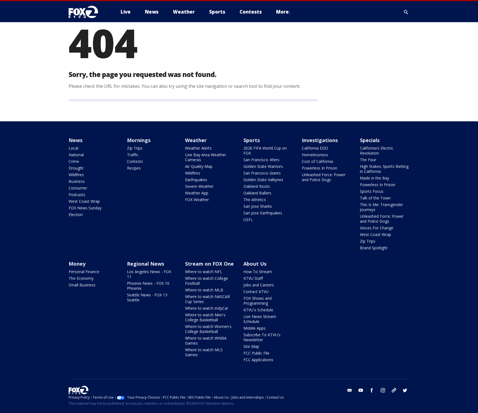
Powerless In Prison (319, 168)
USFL (248, 219)
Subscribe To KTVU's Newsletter (261, 337)
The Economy (81, 278)
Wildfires (76, 174)
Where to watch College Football (206, 281)
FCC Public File (256, 353)
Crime (74, 161)
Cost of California (317, 161)
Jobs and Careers (258, 285)
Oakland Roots (256, 186)
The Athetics (254, 199)
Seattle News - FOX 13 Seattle (147, 297)
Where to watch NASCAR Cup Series (207, 299)
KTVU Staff (253, 278)
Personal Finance (84, 271)
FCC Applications (258, 359)
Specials (370, 140)
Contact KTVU (256, 291)
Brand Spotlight (374, 247)
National (76, 154)
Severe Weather (199, 186)
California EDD (315, 148)
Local (73, 148)
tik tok (393, 390)
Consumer (78, 188)
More (282, 12)
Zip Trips (134, 148)
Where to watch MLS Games (204, 352)
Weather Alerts (198, 148)
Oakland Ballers (257, 193)
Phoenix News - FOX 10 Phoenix (148, 286)
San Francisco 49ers (261, 159)
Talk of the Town (375, 198)
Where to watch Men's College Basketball (205, 317)
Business (77, 181)
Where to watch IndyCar (206, 308)
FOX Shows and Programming (257, 301)
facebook (371, 390)
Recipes (134, 168)
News (75, 140)
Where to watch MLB (204, 290)
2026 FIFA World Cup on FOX (265, 150)
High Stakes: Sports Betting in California (384, 169)
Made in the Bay (374, 178)
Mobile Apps (254, 328)
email (349, 390)
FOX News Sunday (85, 208)
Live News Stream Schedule (259, 319)
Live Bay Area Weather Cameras (205, 157)
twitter (405, 390)
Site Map (251, 346)
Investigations (320, 140)
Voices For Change (376, 227)
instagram (382, 390)
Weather (196, 140)
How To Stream (257, 271)
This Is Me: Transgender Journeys (381, 207)
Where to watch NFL (203, 271)
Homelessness (315, 154)
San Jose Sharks (257, 206)
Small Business (82, 285)
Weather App (196, 193)
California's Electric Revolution (376, 150)
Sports (251, 140)
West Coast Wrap (84, 201)
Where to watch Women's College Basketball (208, 329)
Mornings (138, 140)
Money (77, 263)
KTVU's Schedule (258, 309)
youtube (360, 390)
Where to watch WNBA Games (206, 340)
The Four (368, 159)
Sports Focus (371, 191)
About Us (254, 263)
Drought (76, 168)
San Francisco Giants (262, 173)
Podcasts (77, 194)
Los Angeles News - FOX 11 (149, 274)
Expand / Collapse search (406, 12)
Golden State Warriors (263, 166)
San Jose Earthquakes (262, 213)
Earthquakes (196, 179)
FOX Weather (197, 199)
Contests (135, 161)
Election (76, 214)
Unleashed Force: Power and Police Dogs (323, 177)
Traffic (133, 154)
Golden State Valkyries (263, 179)
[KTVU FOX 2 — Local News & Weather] (87, 12)
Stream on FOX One (209, 263)
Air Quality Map (198, 166)
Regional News (145, 263)
